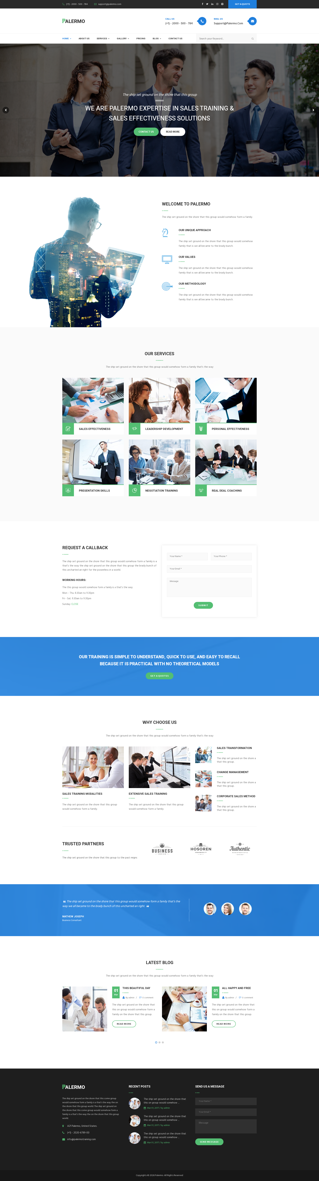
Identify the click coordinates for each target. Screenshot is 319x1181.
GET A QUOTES (159, 675)
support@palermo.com (109, 4)
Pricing (140, 38)
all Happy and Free (135, 988)
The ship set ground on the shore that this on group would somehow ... (165, 1101)
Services (102, 38)
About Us (84, 38)
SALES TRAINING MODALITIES (82, 794)
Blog (156, 38)
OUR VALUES (187, 257)
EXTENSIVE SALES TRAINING (148, 794)
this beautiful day (234, 988)
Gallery (122, 38)
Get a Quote (242, 4)
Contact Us (175, 38)
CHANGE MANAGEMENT (233, 772)
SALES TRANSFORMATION (234, 748)
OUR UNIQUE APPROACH (195, 230)
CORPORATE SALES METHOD (236, 796)
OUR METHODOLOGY (192, 284)
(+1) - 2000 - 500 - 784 (77, 4)
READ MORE (122, 1023)
